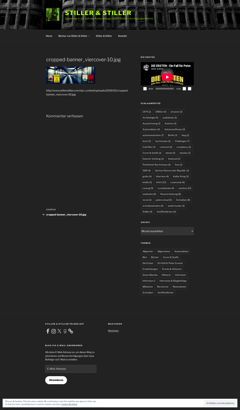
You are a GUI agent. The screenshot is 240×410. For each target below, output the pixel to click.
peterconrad (164, 199)
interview (162, 176)
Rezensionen (179, 286)
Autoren (170, 123)
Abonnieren (56, 380)
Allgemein (148, 251)
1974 (147, 111)
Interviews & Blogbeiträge (173, 280)
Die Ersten (148, 263)
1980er (160, 111)
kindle (147, 182)
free (178, 164)
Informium (180, 274)
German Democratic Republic (172, 170)
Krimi (161, 182)
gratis (147, 176)
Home (49, 35)
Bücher (155, 257)
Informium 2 (149, 280)
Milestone (148, 286)
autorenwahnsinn (153, 135)
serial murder (176, 205)
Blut (145, 257)
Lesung (148, 188)
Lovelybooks (166, 188)
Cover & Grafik (152, 152)
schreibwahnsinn (153, 205)
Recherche (162, 286)
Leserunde (177, 182)
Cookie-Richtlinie (69, 404)
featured (174, 158)
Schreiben (183, 199)
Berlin (172, 135)
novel (147, 199)
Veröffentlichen (166, 211)
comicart (166, 147)
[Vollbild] (189, 88)
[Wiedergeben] (145, 88)
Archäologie (150, 117)
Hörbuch (166, 274)
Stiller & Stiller (98, 12)
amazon (176, 111)
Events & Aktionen (172, 269)
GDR (147, 170)
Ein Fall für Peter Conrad (170, 263)
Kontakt (122, 35)
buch (147, 141)
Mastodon (113, 330)
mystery (184, 188)
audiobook (170, 117)
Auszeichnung (151, 123)
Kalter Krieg (181, 176)
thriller (147, 211)
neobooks (149, 194)
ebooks (185, 152)
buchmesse (163, 141)
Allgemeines (163, 251)
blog (185, 135)
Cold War (149, 147)
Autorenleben (151, 129)
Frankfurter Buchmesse (157, 164)
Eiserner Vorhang (153, 158)
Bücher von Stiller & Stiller (72, 35)
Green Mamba (150, 274)
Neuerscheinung (170, 194)
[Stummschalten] (184, 88)
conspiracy (183, 147)
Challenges (182, 141)
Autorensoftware (174, 129)
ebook (170, 152)
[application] (167, 77)
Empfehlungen (150, 269)
